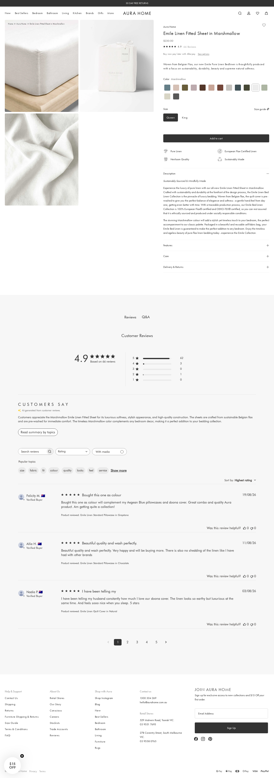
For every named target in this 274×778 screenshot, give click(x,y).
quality (67, 470)
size (22, 470)
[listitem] (110, 13)
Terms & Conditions (16, 729)
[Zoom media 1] (41, 66)
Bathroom (100, 729)
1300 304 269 (148, 698)
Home (10, 24)
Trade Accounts (59, 729)
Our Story (55, 704)
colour (54, 470)
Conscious (56, 710)
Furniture (100, 741)
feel (91, 470)
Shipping (10, 704)
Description (169, 173)
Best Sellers (101, 716)
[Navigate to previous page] (108, 642)
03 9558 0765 (148, 741)
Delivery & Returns (173, 267)
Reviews (55, 735)
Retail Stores (57, 698)
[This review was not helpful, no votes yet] (251, 528)
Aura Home (21, 24)
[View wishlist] (257, 13)
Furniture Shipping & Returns (22, 716)
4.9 (180, 46)
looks (80, 470)
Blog (97, 704)
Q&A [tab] (146, 317)
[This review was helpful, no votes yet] (244, 528)
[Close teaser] (22, 756)
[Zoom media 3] (41, 159)
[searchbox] (32, 451)
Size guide (260, 109)
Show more (119, 470)
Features (167, 245)
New (98, 710)
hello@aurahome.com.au (153, 702)
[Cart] (266, 13)
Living (98, 735)
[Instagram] (203, 738)
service (103, 470)
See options (203, 54)
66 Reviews (190, 46)
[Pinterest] (210, 738)
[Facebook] (196, 738)
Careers (54, 716)
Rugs (97, 748)
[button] (12, 765)
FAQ (7, 735)
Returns (9, 710)
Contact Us (11, 698)
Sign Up (231, 728)
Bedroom (100, 723)
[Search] (239, 13)
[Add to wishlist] (264, 25)
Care (166, 256)
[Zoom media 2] (117, 66)
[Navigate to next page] (166, 642)
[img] (164, 47)
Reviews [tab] (130, 317)
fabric (33, 470)
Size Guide (11, 723)
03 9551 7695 (148, 724)
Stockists (55, 723)
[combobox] (72, 451)
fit (43, 470)
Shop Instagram (104, 698)
